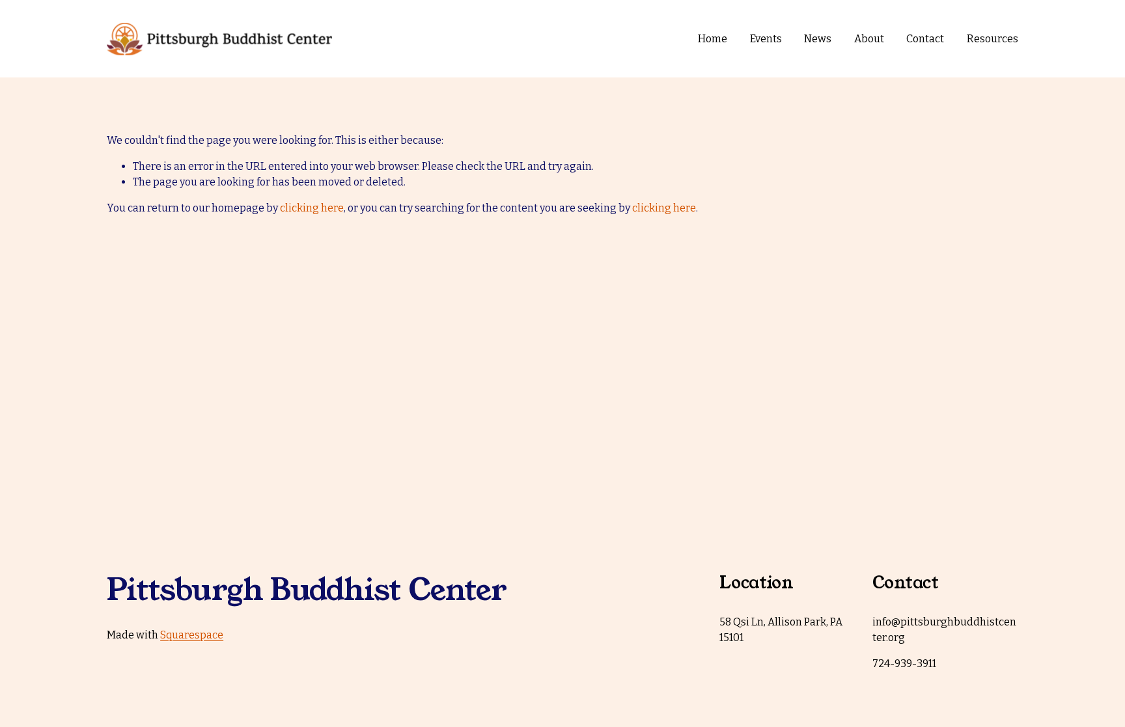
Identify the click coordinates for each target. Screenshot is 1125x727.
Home (712, 39)
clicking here (312, 208)
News (817, 39)
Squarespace (191, 635)
